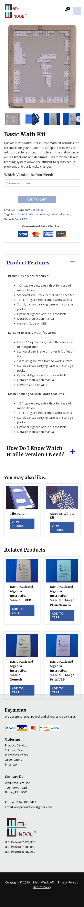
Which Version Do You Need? (29, 175)
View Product (59, 528)
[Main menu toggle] (77, 11)
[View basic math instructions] (52, 119)
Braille (30, 214)
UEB (24, 219)
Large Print (41, 214)
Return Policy (42, 887)
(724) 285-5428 (26, 802)
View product (19, 524)
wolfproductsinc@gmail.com (33, 807)
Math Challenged (59, 214)
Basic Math (37, 209)
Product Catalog (16, 745)
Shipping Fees (14, 750)
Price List (11, 764)
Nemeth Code (12, 219)
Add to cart (37, 199)
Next (79, 119)
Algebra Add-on (40, 314)
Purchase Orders (16, 755)
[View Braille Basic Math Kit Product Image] (12, 119)
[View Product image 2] (32, 119)
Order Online (13, 759)
